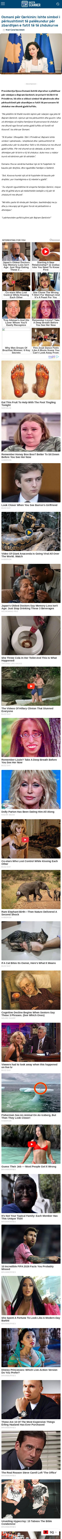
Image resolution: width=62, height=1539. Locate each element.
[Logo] (31, 4)
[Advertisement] (31, 231)
